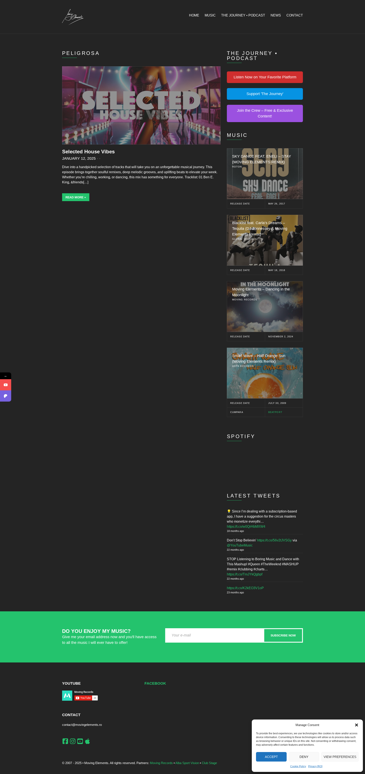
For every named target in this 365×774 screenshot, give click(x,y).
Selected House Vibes (88, 151)
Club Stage (209, 763)
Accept (271, 757)
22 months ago (235, 549)
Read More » (75, 197)
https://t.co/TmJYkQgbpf (244, 574)
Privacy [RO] (315, 766)
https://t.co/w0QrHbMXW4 (246, 526)
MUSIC (210, 15)
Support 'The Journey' (265, 94)
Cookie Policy (298, 766)
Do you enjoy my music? (96, 631)
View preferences (340, 757)
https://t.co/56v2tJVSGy (274, 540)
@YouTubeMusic (240, 545)
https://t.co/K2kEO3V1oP (245, 588)
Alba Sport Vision (187, 763)
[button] (356, 725)
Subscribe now (283, 635)
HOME (194, 15)
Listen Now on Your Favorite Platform (265, 77)
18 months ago (235, 531)
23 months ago (235, 592)
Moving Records (161, 763)
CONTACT (294, 15)
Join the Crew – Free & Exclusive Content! (265, 113)
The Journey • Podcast (243, 15)
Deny (304, 757)
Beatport (275, 412)
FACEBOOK (155, 683)
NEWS (276, 15)
